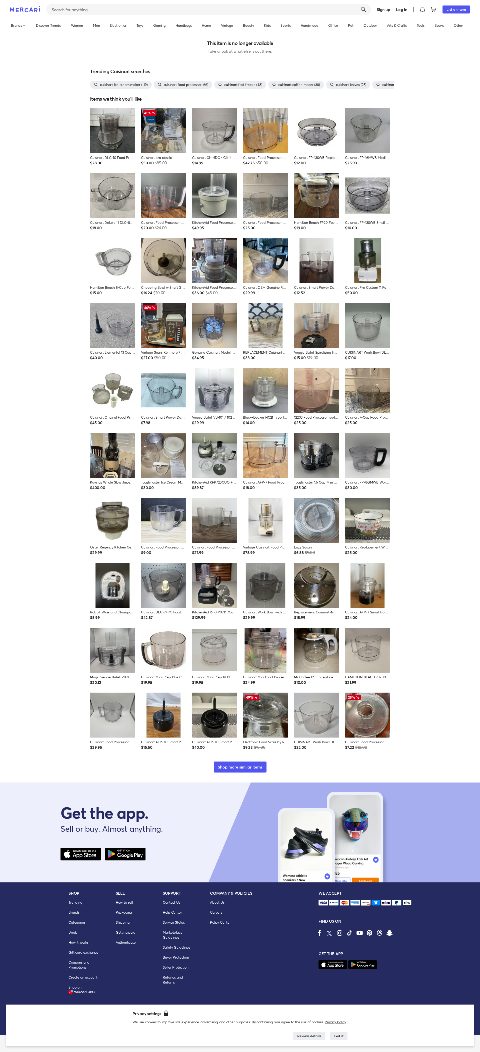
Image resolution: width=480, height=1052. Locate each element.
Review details (309, 1036)
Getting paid (126, 932)
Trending (75, 902)
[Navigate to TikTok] (349, 933)
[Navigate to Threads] (379, 933)
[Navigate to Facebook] (319, 933)
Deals (72, 932)
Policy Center (220, 922)
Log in (401, 9)
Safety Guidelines (176, 947)
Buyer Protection (176, 957)
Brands (74, 912)
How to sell (124, 902)
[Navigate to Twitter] (329, 933)
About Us (217, 902)
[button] (423, 9)
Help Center (172, 912)
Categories (76, 922)
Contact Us (171, 902)
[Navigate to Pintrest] (369, 933)
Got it (339, 1036)
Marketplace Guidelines (172, 935)
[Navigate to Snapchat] (389, 933)
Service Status (174, 922)
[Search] (363, 9)
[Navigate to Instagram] (339, 933)
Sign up (383, 9)
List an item (456, 9)
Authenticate (126, 942)
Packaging (124, 912)
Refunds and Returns (173, 980)
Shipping (123, 922)
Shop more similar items (240, 767)
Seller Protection (175, 967)
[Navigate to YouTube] (359, 933)
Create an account (83, 977)
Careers (216, 912)
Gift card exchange (83, 952)
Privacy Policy (335, 1022)
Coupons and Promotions (79, 965)
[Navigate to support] (323, 903)
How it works (78, 942)
